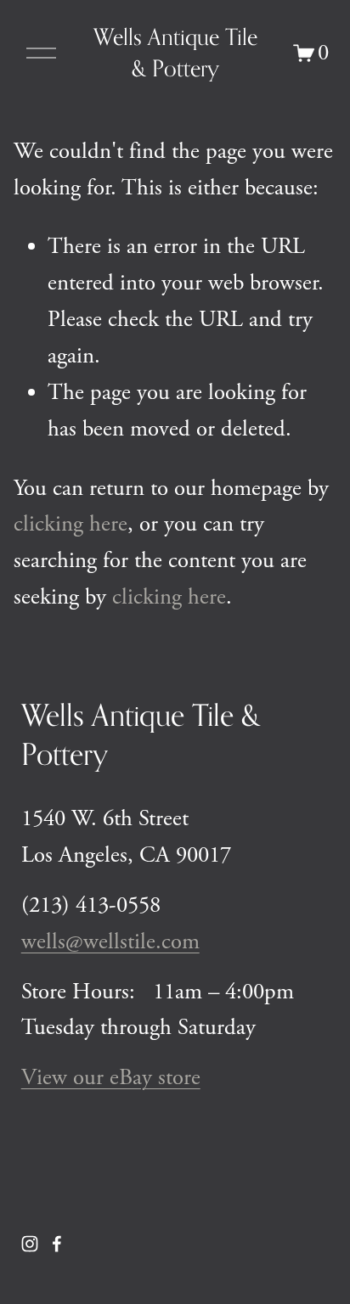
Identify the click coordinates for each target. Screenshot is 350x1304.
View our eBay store (110, 1077)
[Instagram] (29, 1243)
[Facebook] (56, 1243)
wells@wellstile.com (110, 941)
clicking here (70, 523)
